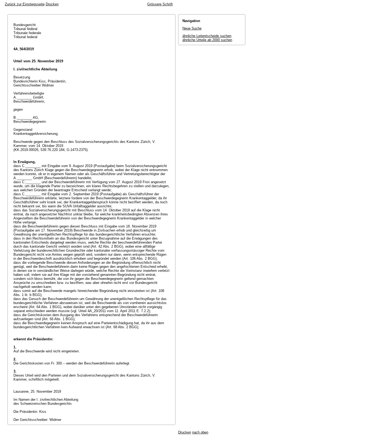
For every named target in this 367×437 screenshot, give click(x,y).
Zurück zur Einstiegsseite (25, 4)
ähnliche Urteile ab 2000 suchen (207, 40)
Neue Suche (192, 28)
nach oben (200, 432)
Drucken (52, 4)
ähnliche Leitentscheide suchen (206, 36)
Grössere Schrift (160, 4)
